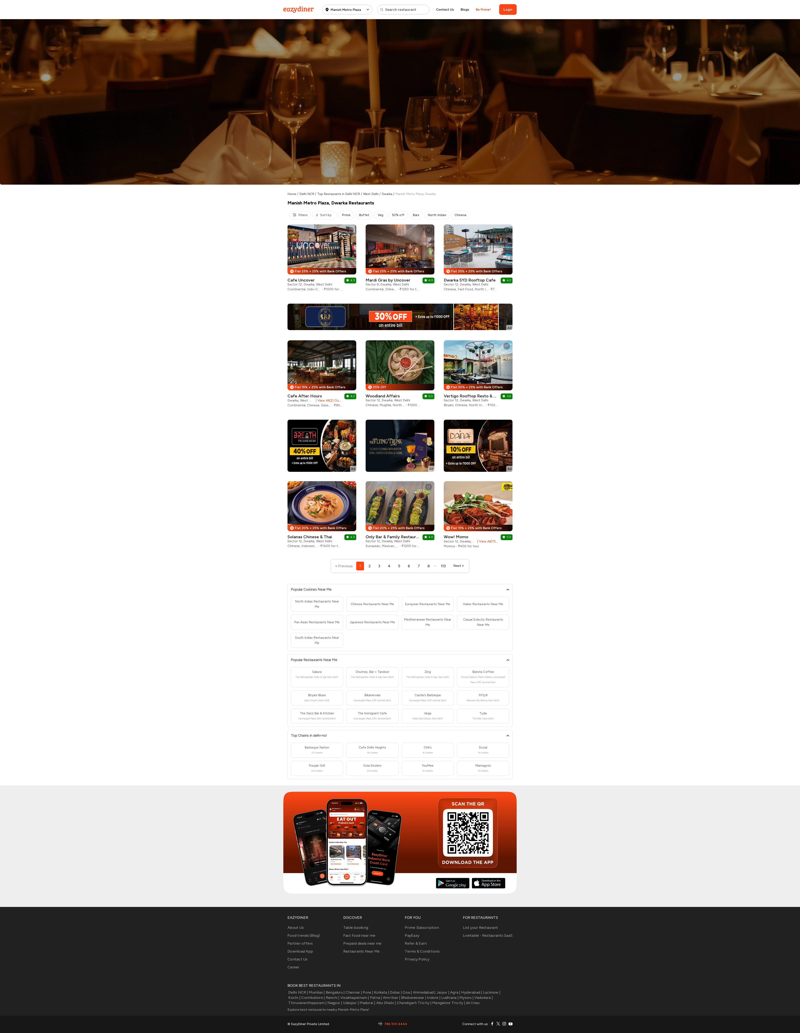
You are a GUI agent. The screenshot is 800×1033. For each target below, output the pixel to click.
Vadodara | (483, 997)
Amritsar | (391, 997)
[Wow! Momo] (478, 516)
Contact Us (445, 9)
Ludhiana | (450, 997)
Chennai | (354, 992)
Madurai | (367, 1002)
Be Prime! (483, 9)
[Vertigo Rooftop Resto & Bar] (478, 375)
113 (443, 566)
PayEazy (412, 935)
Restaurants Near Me (361, 951)
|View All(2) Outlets (328, 400)
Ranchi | (332, 997)
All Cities (472, 1003)
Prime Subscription (422, 927)
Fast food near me (359, 935)
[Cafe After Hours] (322, 375)
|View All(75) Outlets (487, 541)
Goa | (407, 992)
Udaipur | (351, 1002)
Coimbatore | (313, 997)
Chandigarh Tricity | (414, 1002)
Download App (300, 951)
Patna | (376, 997)
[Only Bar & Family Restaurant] (400, 516)
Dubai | (396, 992)
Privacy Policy (417, 959)
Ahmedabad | (424, 992)
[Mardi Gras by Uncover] (400, 259)
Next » (458, 566)
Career (294, 967)
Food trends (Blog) (304, 935)
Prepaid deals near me (362, 943)
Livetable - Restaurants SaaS (487, 935)
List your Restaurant (480, 927)
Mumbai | (317, 992)
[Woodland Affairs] (400, 375)
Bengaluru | (335, 992)
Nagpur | (335, 1002)
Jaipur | (442, 992)
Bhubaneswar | (413, 997)
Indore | (433, 997)
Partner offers (300, 943)
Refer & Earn (416, 943)
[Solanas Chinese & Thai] (322, 516)
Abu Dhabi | (386, 1002)
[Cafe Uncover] (322, 259)
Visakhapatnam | (354, 997)
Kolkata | (381, 992)
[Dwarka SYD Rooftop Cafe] (478, 259)
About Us (296, 927)
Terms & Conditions (422, 951)
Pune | (368, 992)
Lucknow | (491, 992)
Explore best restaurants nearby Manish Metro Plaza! (328, 1010)
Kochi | (294, 997)
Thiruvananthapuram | (307, 1002)
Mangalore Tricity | (448, 1002)
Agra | (455, 992)
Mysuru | (466, 997)
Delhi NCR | (298, 992)
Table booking (355, 927)
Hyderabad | (471, 992)
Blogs (465, 9)
